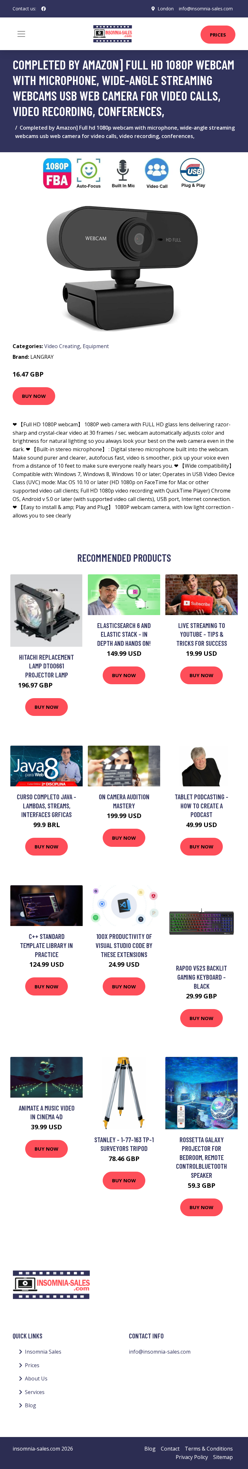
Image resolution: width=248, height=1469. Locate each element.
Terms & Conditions (209, 1448)
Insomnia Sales (43, 1351)
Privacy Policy (192, 1457)
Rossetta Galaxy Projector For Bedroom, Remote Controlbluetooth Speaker (201, 1157)
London (166, 8)
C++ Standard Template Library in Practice (46, 945)
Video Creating (62, 346)
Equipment (96, 346)
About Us (36, 1378)
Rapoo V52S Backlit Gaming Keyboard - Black (201, 977)
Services (35, 1392)
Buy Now (34, 396)
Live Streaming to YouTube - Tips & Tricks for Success (201, 634)
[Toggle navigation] (21, 34)
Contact (170, 1448)
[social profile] (43, 9)
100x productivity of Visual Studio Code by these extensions (124, 945)
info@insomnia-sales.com (206, 8)
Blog (30, 1405)
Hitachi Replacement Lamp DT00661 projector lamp (46, 666)
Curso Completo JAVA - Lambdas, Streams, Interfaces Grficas (46, 805)
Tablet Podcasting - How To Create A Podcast (201, 805)
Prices (218, 34)
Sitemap (223, 1457)
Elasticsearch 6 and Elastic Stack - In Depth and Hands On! (124, 634)
